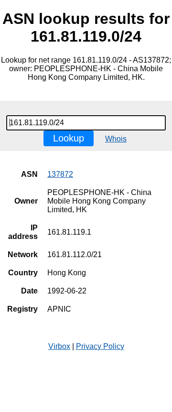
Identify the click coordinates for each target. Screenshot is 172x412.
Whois (116, 139)
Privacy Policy (100, 346)
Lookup (68, 138)
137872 (60, 174)
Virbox (59, 346)
